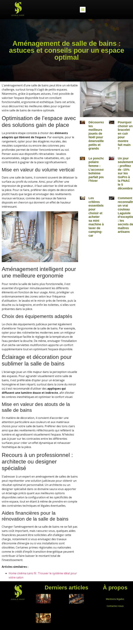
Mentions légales (115, 599)
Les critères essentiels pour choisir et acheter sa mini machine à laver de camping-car (96, 216)
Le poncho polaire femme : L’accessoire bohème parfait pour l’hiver (97, 170)
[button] (83, 9)
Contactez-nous (115, 605)
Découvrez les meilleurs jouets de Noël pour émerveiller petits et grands (96, 135)
